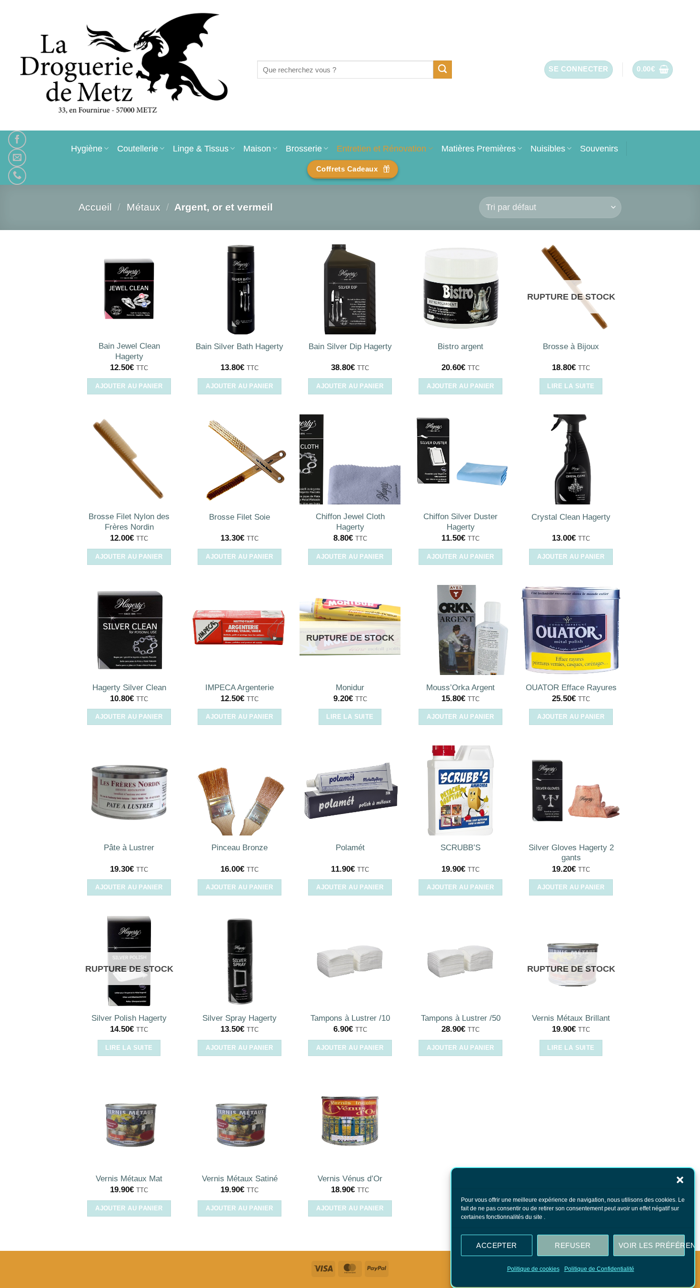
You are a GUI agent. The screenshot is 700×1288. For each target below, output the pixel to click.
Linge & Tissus (201, 148)
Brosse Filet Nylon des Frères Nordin (129, 522)
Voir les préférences (652, 1245)
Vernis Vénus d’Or (350, 1178)
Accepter (496, 1245)
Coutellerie (137, 148)
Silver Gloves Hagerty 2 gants (571, 853)
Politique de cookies (533, 1269)
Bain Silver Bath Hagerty (239, 346)
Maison (257, 148)
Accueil (95, 206)
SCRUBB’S (460, 847)
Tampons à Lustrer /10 (350, 1018)
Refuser (572, 1245)
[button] (680, 1180)
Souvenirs (599, 148)
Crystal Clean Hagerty (570, 517)
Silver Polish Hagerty (129, 1018)
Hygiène (86, 148)
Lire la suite (570, 386)
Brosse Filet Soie (239, 517)
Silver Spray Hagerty (239, 1018)
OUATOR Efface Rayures (571, 687)
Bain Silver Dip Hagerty (350, 346)
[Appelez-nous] (17, 176)
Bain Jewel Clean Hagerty (129, 351)
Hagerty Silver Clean (129, 687)
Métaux (143, 206)
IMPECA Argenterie (239, 687)
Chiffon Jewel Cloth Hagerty (350, 522)
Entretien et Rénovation (381, 148)
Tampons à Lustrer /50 (460, 1018)
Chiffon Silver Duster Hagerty (460, 522)
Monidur (350, 687)
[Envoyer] (442, 69)
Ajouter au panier (129, 386)
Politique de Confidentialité (599, 1269)
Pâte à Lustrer (129, 847)
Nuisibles (547, 148)
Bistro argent (460, 346)
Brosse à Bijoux (571, 346)
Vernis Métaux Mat (129, 1178)
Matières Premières (478, 148)
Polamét (350, 847)
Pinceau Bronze (239, 847)
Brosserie (304, 148)
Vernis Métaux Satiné (240, 1178)
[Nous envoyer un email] (17, 158)
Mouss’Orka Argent (460, 687)
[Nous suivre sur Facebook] (17, 140)
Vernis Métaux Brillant (571, 1018)
